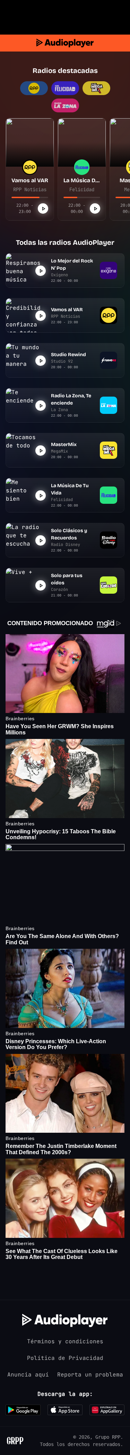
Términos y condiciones (65, 1341)
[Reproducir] (43, 208)
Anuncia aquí (28, 1374)
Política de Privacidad (65, 1358)
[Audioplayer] (65, 43)
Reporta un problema (90, 1374)
